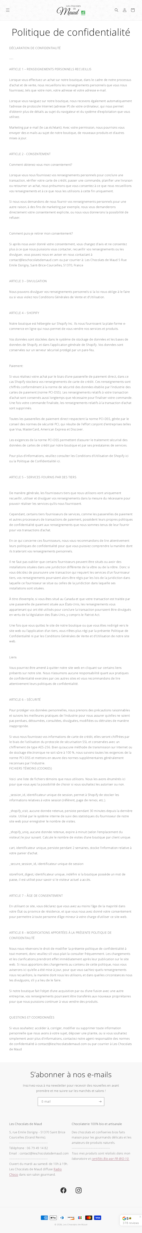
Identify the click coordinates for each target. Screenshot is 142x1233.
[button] (8, 10)
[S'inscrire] (100, 1101)
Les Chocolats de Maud (75, 1224)
